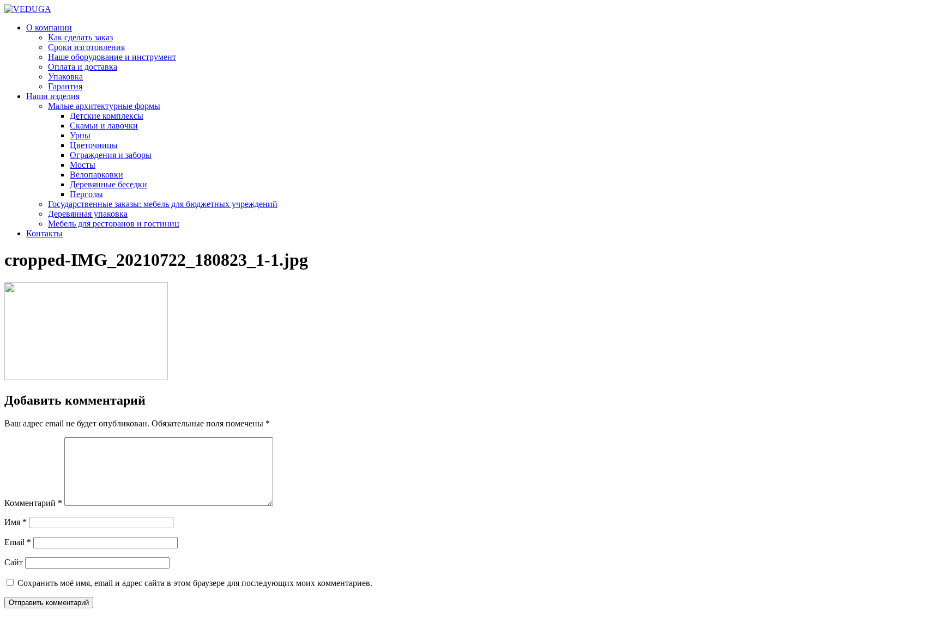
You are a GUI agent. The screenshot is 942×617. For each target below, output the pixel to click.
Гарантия (65, 86)
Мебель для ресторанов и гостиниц (113, 223)
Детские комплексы (106, 115)
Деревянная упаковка (88, 213)
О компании (49, 27)
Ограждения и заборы (111, 155)
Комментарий (33, 503)
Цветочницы (94, 145)
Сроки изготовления (86, 47)
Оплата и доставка (82, 66)
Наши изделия (53, 96)
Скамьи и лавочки (104, 125)
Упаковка (65, 76)
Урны (80, 135)
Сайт (13, 562)
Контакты (44, 233)
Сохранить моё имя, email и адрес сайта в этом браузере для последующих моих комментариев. (194, 583)
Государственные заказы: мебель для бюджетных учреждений (162, 204)
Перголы (86, 194)
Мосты (82, 164)
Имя (15, 522)
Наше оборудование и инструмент (112, 57)
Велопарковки (96, 174)
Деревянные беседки (108, 184)
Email (17, 542)
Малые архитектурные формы (104, 106)
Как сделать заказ (80, 37)
